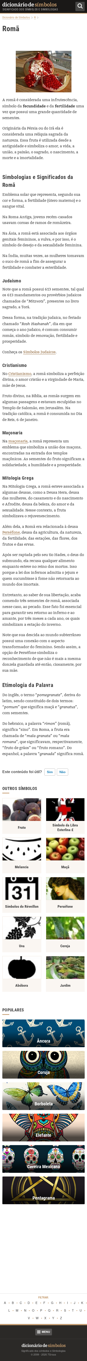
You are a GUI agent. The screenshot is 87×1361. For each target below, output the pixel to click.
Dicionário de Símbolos (16, 17)
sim (50, 772)
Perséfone (11, 532)
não (62, 772)
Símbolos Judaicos (39, 352)
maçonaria (18, 441)
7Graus (52, 1354)
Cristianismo (19, 374)
